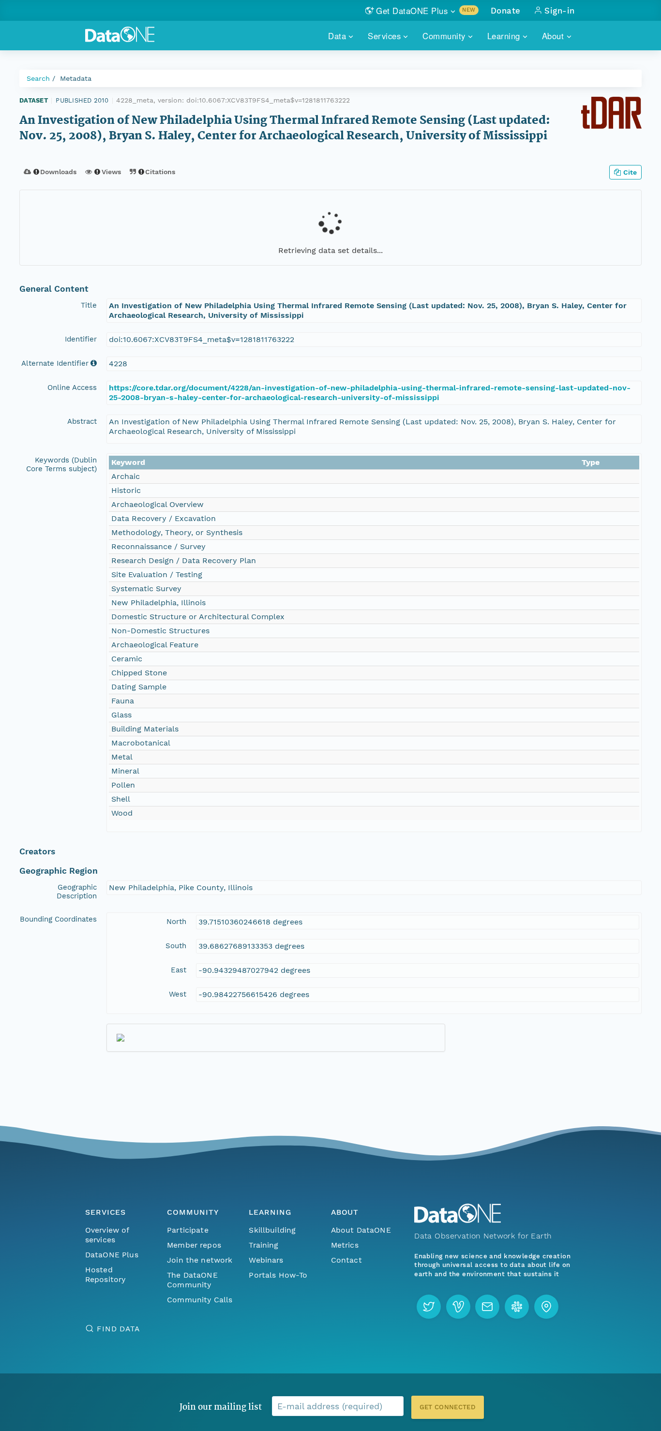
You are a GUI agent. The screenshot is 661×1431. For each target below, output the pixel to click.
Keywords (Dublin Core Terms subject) (61, 464)
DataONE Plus (111, 1254)
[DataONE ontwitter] (429, 1307)
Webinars (266, 1260)
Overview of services (107, 1234)
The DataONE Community (192, 1279)
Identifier (81, 339)
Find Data (118, 1328)
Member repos (194, 1245)
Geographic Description (77, 891)
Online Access (72, 387)
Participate (188, 1230)
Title (89, 305)
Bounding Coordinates (58, 919)
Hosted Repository (105, 1274)
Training (263, 1245)
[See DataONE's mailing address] (546, 1307)
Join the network (200, 1260)
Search (38, 78)
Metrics (345, 1245)
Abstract (82, 421)
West (177, 994)
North (176, 921)
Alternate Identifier (55, 363)
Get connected (448, 1407)
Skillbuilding (272, 1230)
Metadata (75, 78)
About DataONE (361, 1230)
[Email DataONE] (487, 1307)
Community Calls (199, 1299)
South (175, 945)
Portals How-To (278, 1275)
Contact (346, 1260)
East (178, 970)
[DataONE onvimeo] (458, 1307)
